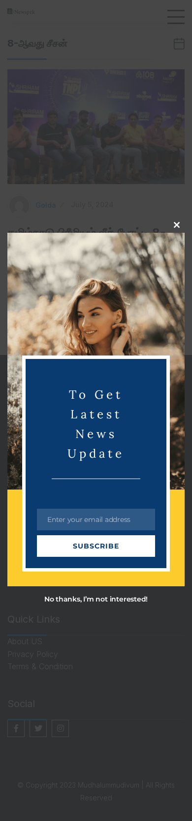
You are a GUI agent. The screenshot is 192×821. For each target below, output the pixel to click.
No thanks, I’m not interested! (96, 599)
